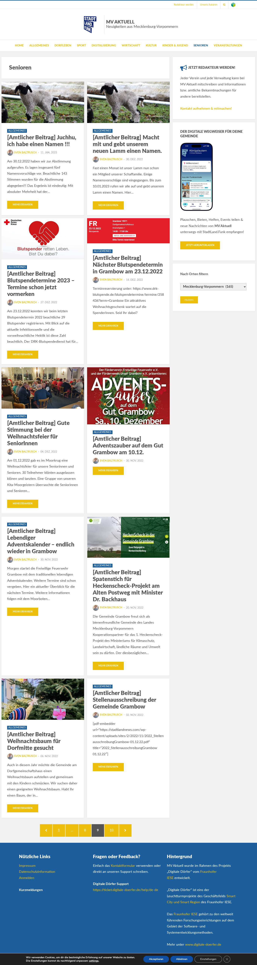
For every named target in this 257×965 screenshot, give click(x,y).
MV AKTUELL (142, 24)
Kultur (151, 45)
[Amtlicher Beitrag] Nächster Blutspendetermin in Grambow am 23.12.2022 (128, 265)
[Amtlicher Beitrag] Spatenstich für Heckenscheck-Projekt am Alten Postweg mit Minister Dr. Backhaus (128, 586)
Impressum (27, 866)
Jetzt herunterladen (200, 245)
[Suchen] (224, 5)
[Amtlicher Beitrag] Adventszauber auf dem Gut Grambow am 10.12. (128, 445)
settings (94, 961)
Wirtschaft (131, 45)
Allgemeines (39, 45)
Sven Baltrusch (25, 152)
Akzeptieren (156, 959)
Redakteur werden (184, 5)
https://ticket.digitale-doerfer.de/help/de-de (125, 890)
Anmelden (26, 878)
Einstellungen (208, 959)
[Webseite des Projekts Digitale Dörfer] (233, 5)
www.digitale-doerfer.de (203, 944)
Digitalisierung (104, 45)
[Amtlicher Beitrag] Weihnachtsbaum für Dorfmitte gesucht (33, 741)
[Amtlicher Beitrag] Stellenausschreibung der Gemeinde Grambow (124, 700)
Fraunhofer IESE (186, 914)
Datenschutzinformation (37, 872)
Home (19, 45)
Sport (81, 45)
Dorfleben (63, 45)
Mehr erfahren (23, 205)
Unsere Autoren (208, 5)
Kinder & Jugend (175, 45)
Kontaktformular (123, 866)
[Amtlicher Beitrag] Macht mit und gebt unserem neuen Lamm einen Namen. (127, 144)
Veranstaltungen (228, 45)
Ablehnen (181, 959)
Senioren (201, 45)
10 (113, 830)
